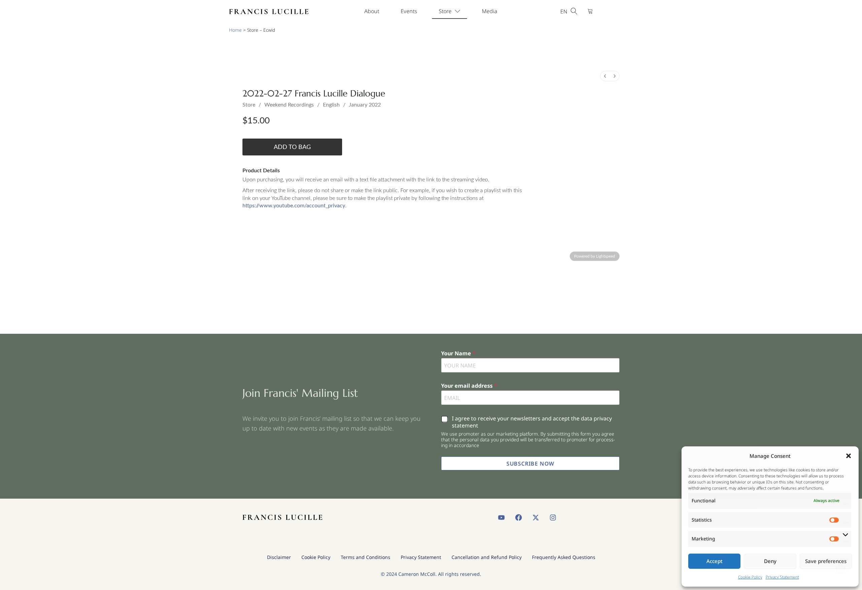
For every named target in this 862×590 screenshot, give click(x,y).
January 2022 (365, 105)
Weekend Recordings (289, 105)
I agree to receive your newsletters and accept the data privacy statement (532, 422)
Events (409, 11)
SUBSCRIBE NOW (530, 463)
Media (489, 11)
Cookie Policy (750, 577)
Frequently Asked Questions (563, 557)
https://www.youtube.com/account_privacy (293, 205)
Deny (770, 561)
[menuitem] (605, 76)
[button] (848, 455)
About (371, 11)
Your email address (469, 386)
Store (445, 11)
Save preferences (826, 561)
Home (235, 30)
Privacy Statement (782, 577)
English (331, 105)
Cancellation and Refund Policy (487, 557)
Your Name (458, 353)
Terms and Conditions (365, 557)
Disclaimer (279, 557)
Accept (714, 561)
